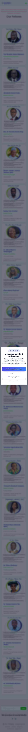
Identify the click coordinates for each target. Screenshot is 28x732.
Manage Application (14, 377)
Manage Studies (14, 381)
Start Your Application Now (14, 369)
